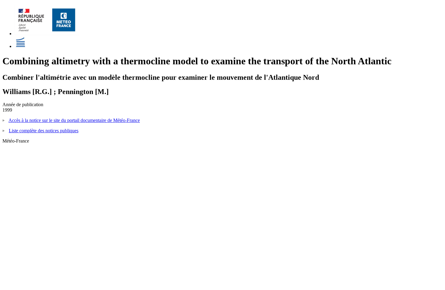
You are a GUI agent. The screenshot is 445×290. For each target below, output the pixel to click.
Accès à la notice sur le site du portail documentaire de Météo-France (74, 120)
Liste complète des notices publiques (43, 130)
